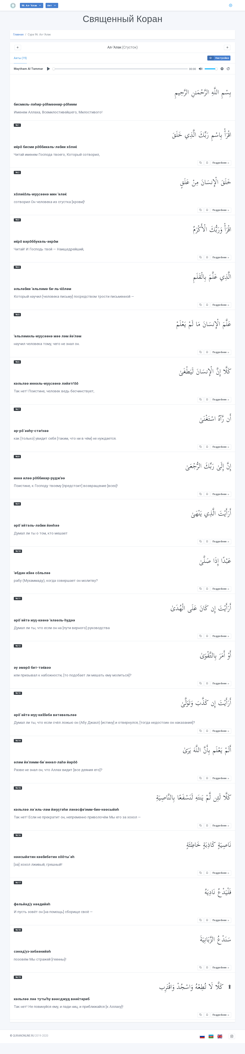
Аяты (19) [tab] (20, 58)
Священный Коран (123, 19)
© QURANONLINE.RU (22, 1035)
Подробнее (219, 162)
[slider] (120, 69)
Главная (18, 34)
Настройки (222, 58)
